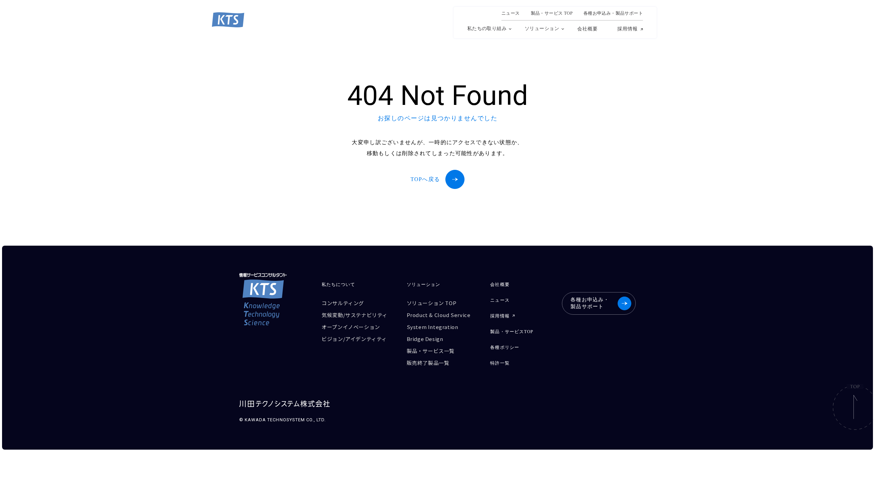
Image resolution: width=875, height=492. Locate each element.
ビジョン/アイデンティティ (354, 338)
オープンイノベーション (351, 326)
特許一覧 (499, 363)
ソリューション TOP (432, 302)
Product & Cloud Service (439, 314)
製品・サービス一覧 (431, 350)
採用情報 (627, 29)
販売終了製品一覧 (428, 362)
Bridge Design (425, 338)
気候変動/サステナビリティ (355, 314)
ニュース (510, 13)
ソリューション (542, 28)
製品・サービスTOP (511, 331)
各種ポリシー (504, 347)
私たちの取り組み (487, 28)
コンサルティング (343, 302)
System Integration (432, 326)
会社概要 (587, 28)
